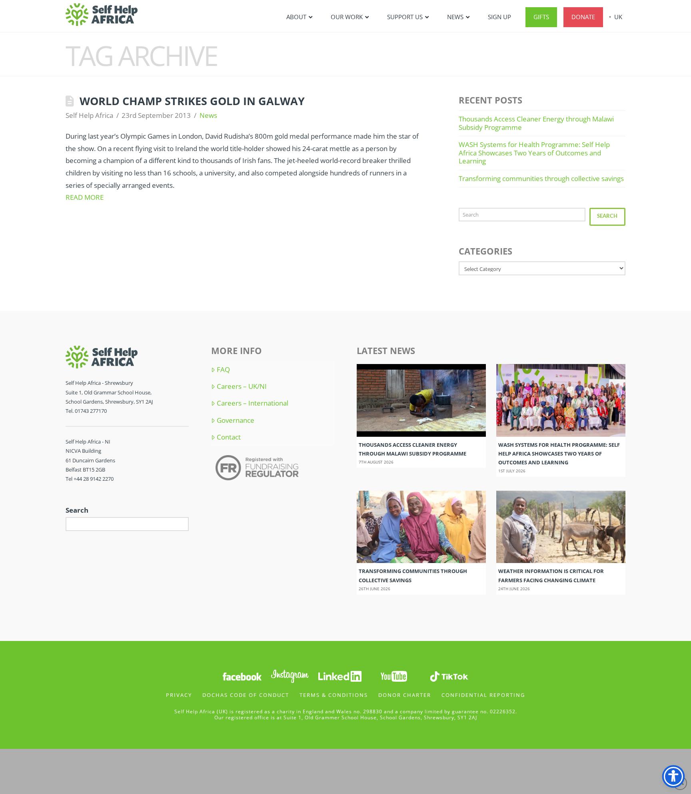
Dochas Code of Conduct (245, 694)
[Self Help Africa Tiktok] (449, 676)
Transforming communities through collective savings (541, 178)
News (208, 115)
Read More (85, 197)
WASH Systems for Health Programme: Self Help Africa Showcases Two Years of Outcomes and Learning (534, 152)
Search (607, 216)
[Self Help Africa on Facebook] (242, 676)
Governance (235, 420)
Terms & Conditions (334, 694)
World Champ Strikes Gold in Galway (192, 101)
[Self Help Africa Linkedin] (338, 676)
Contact (229, 437)
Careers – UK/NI (242, 386)
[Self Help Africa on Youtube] (394, 676)
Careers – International (252, 403)
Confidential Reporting (483, 694)
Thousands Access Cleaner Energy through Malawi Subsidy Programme (536, 122)
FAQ (223, 370)
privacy (179, 694)
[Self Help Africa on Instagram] (290, 676)
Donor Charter (404, 694)
